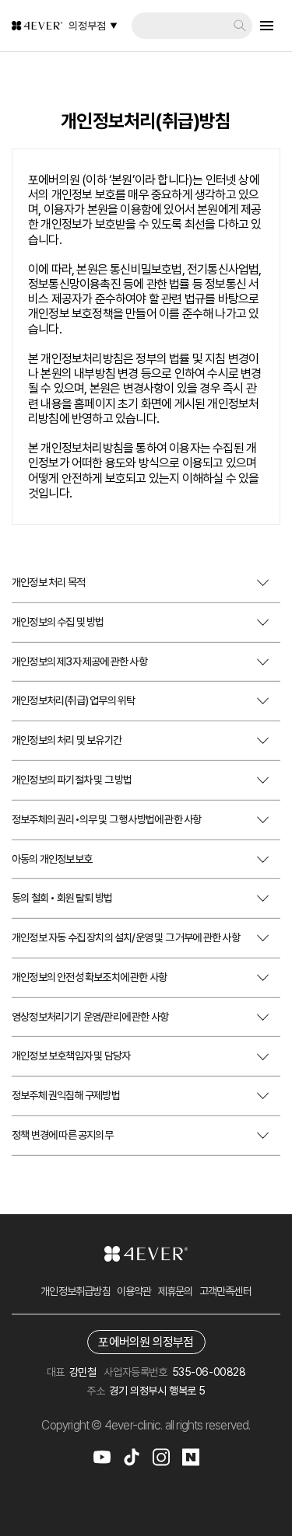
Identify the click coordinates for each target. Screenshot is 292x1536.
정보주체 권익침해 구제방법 (66, 1095)
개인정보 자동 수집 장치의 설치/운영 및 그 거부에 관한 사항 (126, 937)
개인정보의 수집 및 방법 (58, 622)
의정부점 (87, 25)
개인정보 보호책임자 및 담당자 (71, 1055)
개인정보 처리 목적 (48, 582)
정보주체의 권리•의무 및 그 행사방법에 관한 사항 (106, 819)
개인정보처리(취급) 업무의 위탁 (73, 700)
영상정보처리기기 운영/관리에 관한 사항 (90, 1017)
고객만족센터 (225, 1291)
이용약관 (134, 1291)
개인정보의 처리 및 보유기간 (66, 740)
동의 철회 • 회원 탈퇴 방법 (62, 898)
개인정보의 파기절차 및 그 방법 (72, 779)
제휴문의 (175, 1291)
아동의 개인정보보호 (52, 859)
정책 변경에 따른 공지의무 (62, 1135)
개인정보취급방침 (75, 1291)
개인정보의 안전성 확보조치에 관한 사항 (89, 977)
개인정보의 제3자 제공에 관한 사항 (79, 661)
